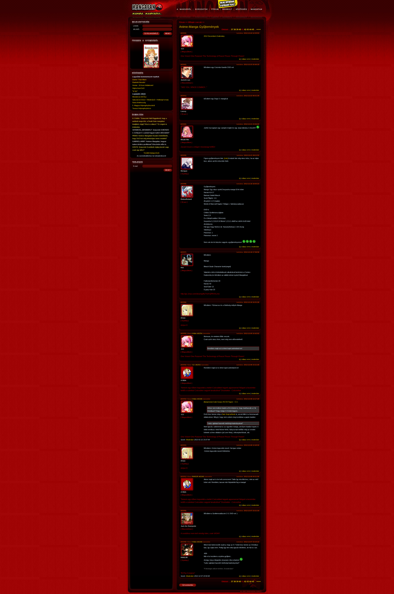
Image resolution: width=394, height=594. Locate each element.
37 (232, 29)
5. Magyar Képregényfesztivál (143, 105)
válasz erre (246, 59)
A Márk (194, 333)
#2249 (201, 476)
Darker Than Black (139, 80)
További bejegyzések (151, 153)
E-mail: (135, 166)
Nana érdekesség (139, 102)
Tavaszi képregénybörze (141, 108)
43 (248, 29)
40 (240, 29)
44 (250, 29)
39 (237, 29)
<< (257, 29)
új (239, 59)
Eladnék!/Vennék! (138, 82)
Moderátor (190, 440)
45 (253, 29)
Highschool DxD (138, 88)
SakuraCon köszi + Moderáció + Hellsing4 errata (150, 100)
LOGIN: (136, 26)
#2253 (198, 365)
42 (245, 29)
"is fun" (135, 91)
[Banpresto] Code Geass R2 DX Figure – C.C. (221, 402)
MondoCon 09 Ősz (139, 97)
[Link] (226, 158)
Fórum (182, 22)
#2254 (199, 333)
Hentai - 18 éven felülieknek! (142, 85)
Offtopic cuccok (195, 22)
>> (260, 29)
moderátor (255, 59)
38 (235, 29)
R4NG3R (195, 476)
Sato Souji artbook (228, 414)
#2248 (199, 399)
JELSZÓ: (136, 29)
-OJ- (193, 365)
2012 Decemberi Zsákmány (214, 36)
